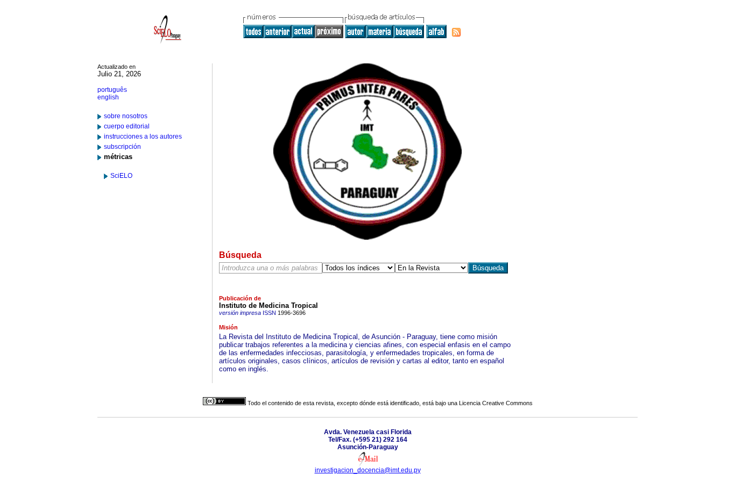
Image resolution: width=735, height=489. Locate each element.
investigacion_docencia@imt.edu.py (368, 470)
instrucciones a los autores (143, 136)
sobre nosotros (125, 116)
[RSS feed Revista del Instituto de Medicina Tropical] (456, 32)
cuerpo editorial (127, 126)
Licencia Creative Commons (496, 403)
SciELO (121, 175)
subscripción (122, 146)
